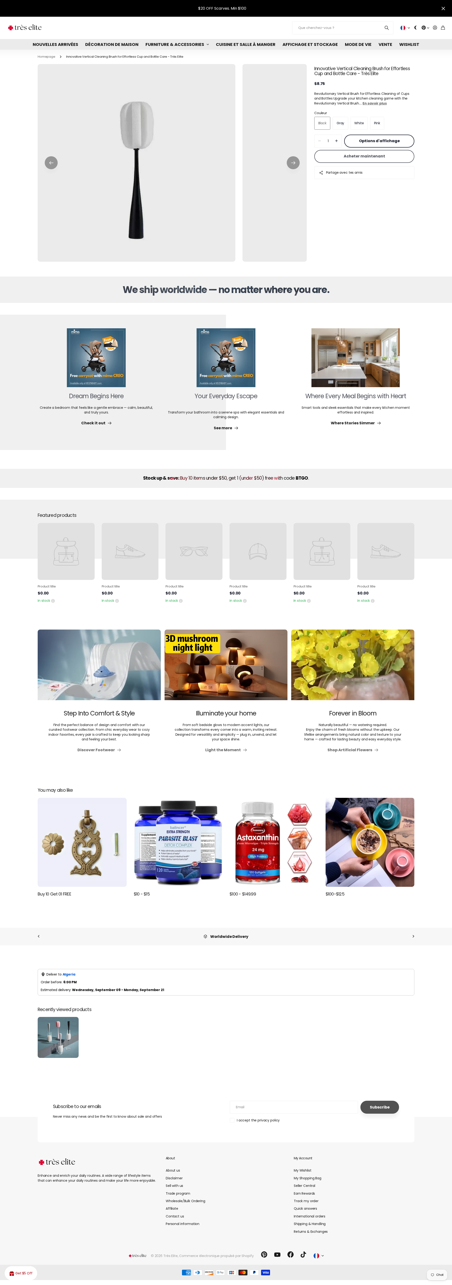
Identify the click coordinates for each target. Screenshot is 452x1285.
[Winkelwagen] (443, 27)
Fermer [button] (443, 8)
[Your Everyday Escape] (226, 360)
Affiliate (172, 1208)
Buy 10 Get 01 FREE (54, 894)
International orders (309, 1216)
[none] (39, 937)
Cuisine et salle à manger (245, 44)
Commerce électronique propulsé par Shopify (216, 1255)
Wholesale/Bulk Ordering (185, 1201)
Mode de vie (358, 44)
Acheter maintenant (364, 156)
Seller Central (304, 1185)
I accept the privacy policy (258, 1120)
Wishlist (409, 44)
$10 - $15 (142, 894)
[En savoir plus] (425, 27)
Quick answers (305, 1208)
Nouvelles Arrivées (55, 44)
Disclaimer (174, 1178)
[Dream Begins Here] (96, 360)
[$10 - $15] (178, 842)
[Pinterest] (264, 1255)
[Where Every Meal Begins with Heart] (355, 360)
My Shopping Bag (307, 1178)
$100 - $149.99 (243, 894)
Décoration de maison (111, 44)
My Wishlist (302, 1170)
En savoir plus (375, 103)
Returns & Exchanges (311, 1231)
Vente (385, 44)
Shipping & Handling (310, 1223)
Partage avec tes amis (344, 172)
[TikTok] (303, 1255)
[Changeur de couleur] (416, 27)
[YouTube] (277, 1255)
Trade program (178, 1193)
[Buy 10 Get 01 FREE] (82, 842)
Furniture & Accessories (174, 44)
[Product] (66, 551)
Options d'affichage (379, 141)
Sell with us (174, 1185)
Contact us (175, 1216)
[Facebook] (290, 1255)
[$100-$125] (370, 842)
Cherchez (386, 27)
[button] (51, 163)
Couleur (320, 113)
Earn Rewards (304, 1193)
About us (173, 1170)
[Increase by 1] (336, 141)
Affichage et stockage (310, 44)
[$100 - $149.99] (274, 842)
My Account (303, 1158)
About (170, 1158)
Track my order (306, 1201)
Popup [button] (53, 600)
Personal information (182, 1223)
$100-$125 (335, 894)
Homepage (46, 56)
